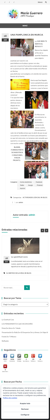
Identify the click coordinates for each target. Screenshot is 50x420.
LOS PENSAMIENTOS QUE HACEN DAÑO (17, 324)
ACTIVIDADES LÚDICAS (31, 197)
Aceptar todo (25, 403)
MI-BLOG (44, 197)
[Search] (27, 287)
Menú (40, 2)
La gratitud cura (19, 257)
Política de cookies (10, 398)
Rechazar (25, 409)
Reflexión (5, 341)
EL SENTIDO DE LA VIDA (15, 273)
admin (21, 202)
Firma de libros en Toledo (11, 328)
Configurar (25, 415)
